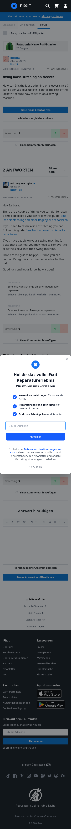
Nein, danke (36, 466)
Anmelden (36, 436)
